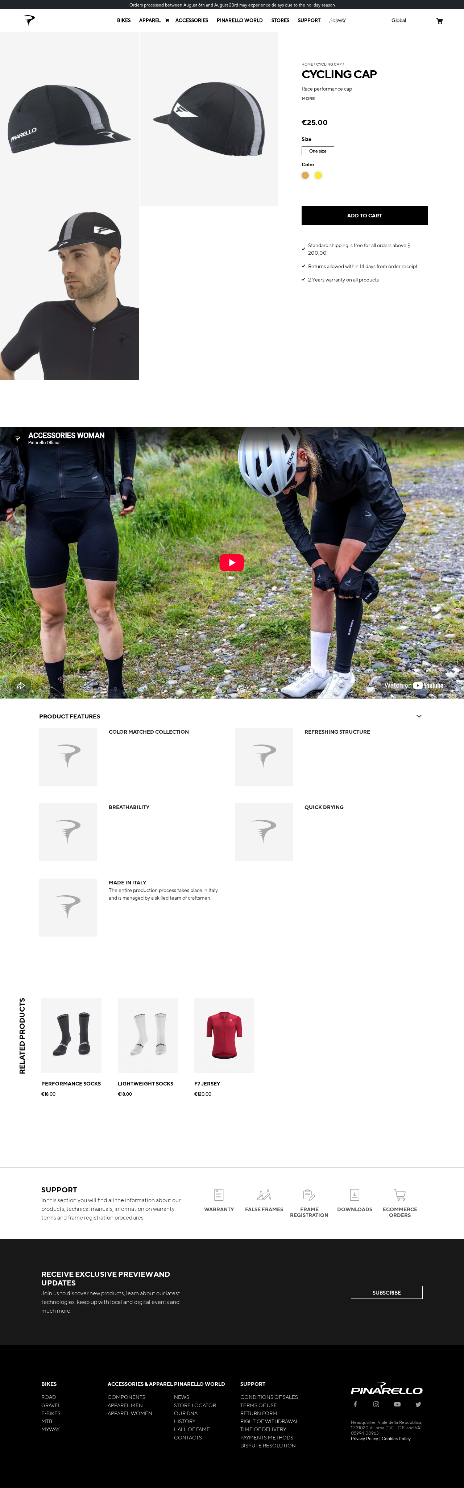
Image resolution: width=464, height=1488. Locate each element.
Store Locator (195, 1405)
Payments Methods (266, 1437)
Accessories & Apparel (140, 1383)
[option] (305, 175)
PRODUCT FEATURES (69, 716)
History (184, 1421)
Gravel (51, 1405)
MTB (46, 1421)
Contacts (188, 1437)
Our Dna (186, 1413)
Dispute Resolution (268, 1445)
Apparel (150, 20)
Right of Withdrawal (269, 1421)
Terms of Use (258, 1405)
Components (126, 1396)
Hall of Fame (192, 1429)
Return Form (258, 1413)
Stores (280, 20)
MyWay (50, 1429)
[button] (399, 20)
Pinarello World (240, 20)
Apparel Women (130, 1413)
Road (48, 1396)
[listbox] (365, 151)
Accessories (191, 20)
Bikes (123, 20)
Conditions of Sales (269, 1396)
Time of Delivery (263, 1429)
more (308, 98)
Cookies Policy (396, 1438)
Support (309, 20)
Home (307, 64)
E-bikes (51, 1413)
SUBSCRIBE (387, 1292)
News (181, 1396)
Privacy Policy (364, 1438)
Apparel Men (125, 1405)
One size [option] (318, 151)
